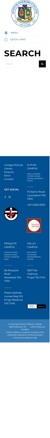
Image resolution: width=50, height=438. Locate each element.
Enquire (8, 172)
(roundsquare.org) (28, 338)
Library (8, 168)
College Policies (13, 165)
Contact (9, 179)
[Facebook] (5, 197)
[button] (25, 33)
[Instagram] (9, 197)
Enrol (7, 175)
